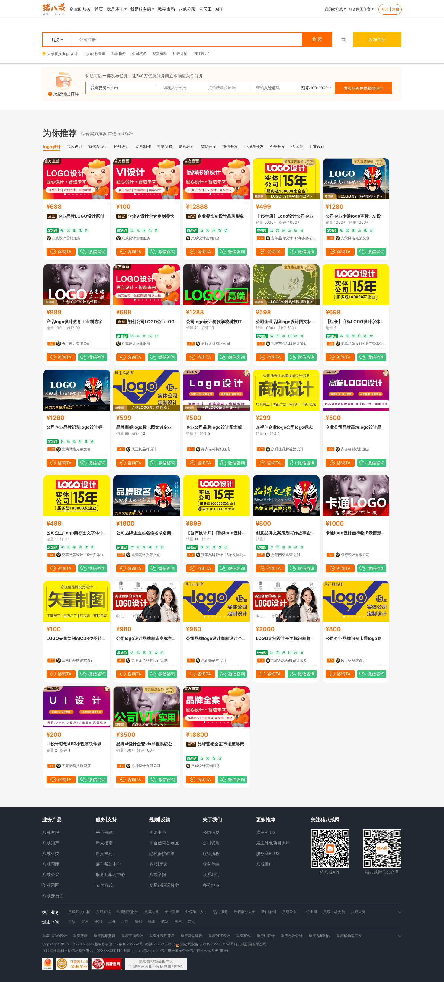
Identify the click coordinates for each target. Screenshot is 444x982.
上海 (111, 921)
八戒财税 (50, 832)
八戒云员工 (52, 895)
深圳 (98, 921)
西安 (191, 921)
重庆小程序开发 (162, 935)
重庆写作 (243, 935)
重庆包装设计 (292, 935)
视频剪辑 (160, 53)
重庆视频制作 (319, 935)
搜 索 (317, 39)
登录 (385, 9)
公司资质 (211, 842)
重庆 (72, 921)
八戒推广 (264, 863)
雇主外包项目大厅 (273, 842)
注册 (395, 9)
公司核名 (139, 53)
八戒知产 (50, 842)
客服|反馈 (158, 863)
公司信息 (211, 832)
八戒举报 (157, 874)
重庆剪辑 (80, 935)
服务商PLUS (268, 853)
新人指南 (104, 842)
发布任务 (377, 39)
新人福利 (104, 853)
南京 (178, 921)
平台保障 (104, 832)
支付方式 (104, 885)
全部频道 (172, 911)
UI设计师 (180, 53)
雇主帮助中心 (108, 863)
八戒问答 (151, 911)
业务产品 (52, 819)
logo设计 (70, 53)
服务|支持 (106, 819)
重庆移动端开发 (349, 935)
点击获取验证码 (222, 88)
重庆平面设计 (132, 935)
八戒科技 (50, 853)
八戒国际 (50, 863)
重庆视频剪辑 (104, 935)
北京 (85, 921)
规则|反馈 (159, 819)
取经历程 (211, 853)
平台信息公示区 (164, 842)
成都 (138, 921)
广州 (125, 921)
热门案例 (269, 911)
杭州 (151, 921)
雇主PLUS (265, 832)
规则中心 (157, 832)
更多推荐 (265, 819)
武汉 (165, 921)
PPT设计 (201, 53)
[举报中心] (156, 964)
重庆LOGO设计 (54, 935)
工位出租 (310, 911)
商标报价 (118, 53)
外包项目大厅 (196, 911)
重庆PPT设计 (219, 935)
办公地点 (211, 885)
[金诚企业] (72, 964)
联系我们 (211, 874)
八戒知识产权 (79, 911)
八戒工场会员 (334, 911)
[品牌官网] (106, 964)
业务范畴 (211, 863)
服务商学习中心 (110, 874)
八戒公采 (50, 874)
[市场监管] (47, 964)
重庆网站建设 (191, 935)
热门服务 (220, 911)
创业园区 (50, 885)
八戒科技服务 (127, 911)
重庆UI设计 (266, 935)
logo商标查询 (94, 53)
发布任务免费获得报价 (363, 88)
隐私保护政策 (162, 853)
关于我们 (212, 819)
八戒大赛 (358, 911)
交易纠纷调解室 (164, 885)
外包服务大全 (245, 911)
